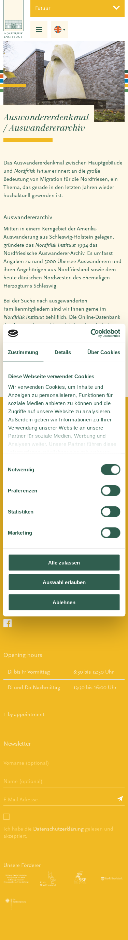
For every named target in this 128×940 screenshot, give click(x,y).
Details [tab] (63, 352)
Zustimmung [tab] (23, 352)
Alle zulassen (64, 562)
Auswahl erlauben (64, 582)
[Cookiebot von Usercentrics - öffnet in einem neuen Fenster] (91, 333)
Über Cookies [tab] (103, 352)
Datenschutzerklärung (58, 828)
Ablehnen (64, 602)
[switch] (110, 490)
